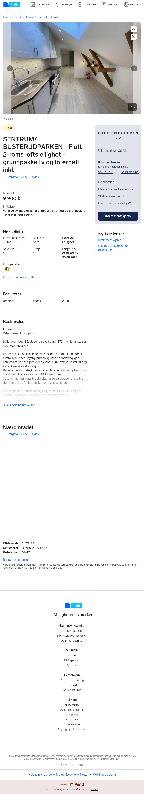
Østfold (42, 17)
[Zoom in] (134, 513)
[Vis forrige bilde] (10, 68)
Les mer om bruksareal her (19, 277)
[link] (21, 177)
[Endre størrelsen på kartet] (134, 445)
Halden (55, 17)
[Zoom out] (134, 522)
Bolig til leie (26, 17)
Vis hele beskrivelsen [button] (20, 405)
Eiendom (8, 17)
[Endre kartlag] (134, 502)
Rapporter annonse (15, 559)
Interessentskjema (109, 240)
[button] (133, 29)
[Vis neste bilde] (134, 68)
